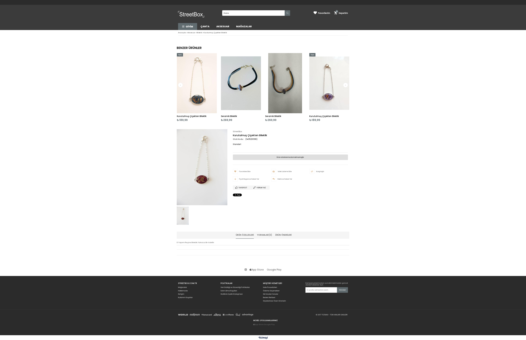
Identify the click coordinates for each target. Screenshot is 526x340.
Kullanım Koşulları (185, 297)
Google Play (274, 269)
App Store (257, 269)
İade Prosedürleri (270, 287)
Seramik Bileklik (229, 116)
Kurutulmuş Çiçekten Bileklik (191, 116)
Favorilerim (324, 13)
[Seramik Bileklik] (241, 83)
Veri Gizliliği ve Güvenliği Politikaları (235, 287)
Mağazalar (244, 26)
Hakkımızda (183, 291)
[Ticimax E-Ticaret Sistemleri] (263, 338)
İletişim (181, 294)
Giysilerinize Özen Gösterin (274, 301)
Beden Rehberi (269, 297)
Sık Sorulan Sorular (270, 294)
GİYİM (189, 26)
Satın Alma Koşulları (229, 291)
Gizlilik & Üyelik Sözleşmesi (232, 294)
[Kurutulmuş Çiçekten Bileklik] (197, 83)
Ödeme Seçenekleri (271, 291)
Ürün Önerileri (283, 234)
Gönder (342, 290)
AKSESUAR (222, 26)
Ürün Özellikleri (245, 234)
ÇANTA (205, 26)
